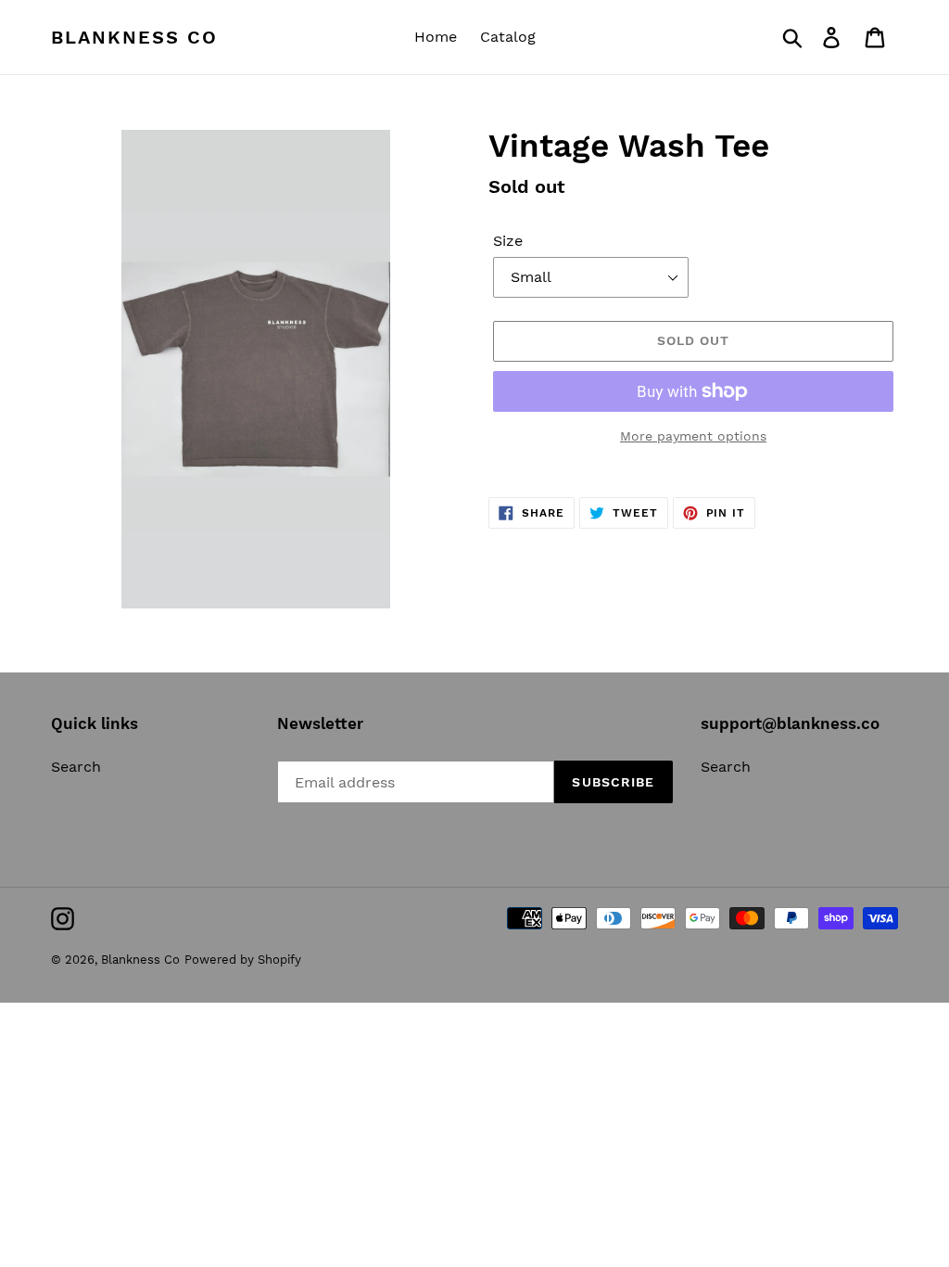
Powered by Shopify (242, 959)
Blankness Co (134, 37)
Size (508, 241)
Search (76, 766)
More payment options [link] (693, 436)
